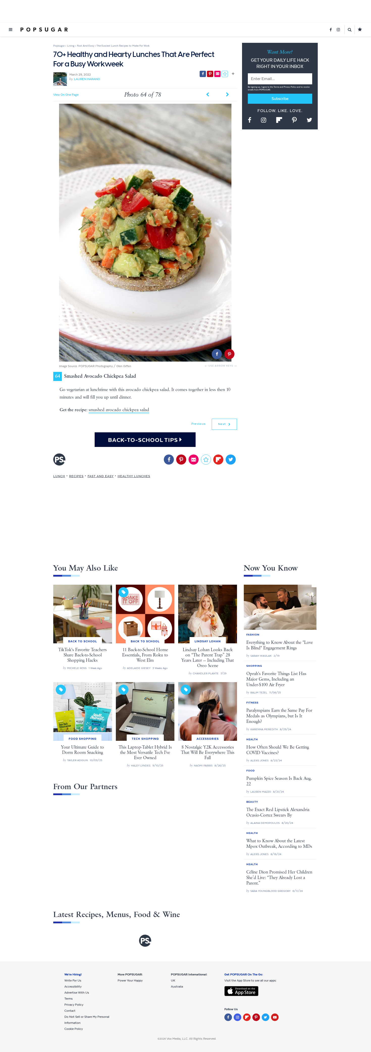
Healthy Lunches (134, 476)
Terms (277, 87)
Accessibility (73, 986)
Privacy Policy (290, 87)
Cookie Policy (73, 1029)
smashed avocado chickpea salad (119, 410)
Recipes (76, 476)
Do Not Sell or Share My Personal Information (86, 1020)
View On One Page (65, 94)
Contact (69, 1010)
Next (222, 424)
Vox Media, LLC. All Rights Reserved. (191, 1038)
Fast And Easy (101, 476)
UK (173, 980)
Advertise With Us (76, 992)
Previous (198, 424)
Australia (177, 986)
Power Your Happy (130, 980)
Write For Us (72, 980)
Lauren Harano (87, 79)
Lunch (59, 476)
